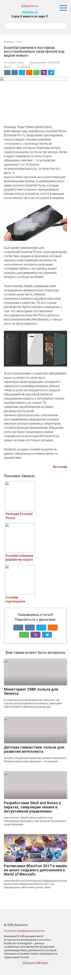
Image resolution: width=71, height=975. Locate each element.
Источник (60, 467)
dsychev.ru (30, 12)
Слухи (7, 66)
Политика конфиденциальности (24, 930)
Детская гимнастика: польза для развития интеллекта (34, 749)
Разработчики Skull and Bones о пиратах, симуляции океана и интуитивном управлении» (32, 807)
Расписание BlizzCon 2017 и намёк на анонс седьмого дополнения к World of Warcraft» (35, 870)
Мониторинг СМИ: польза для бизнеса (31, 691)
